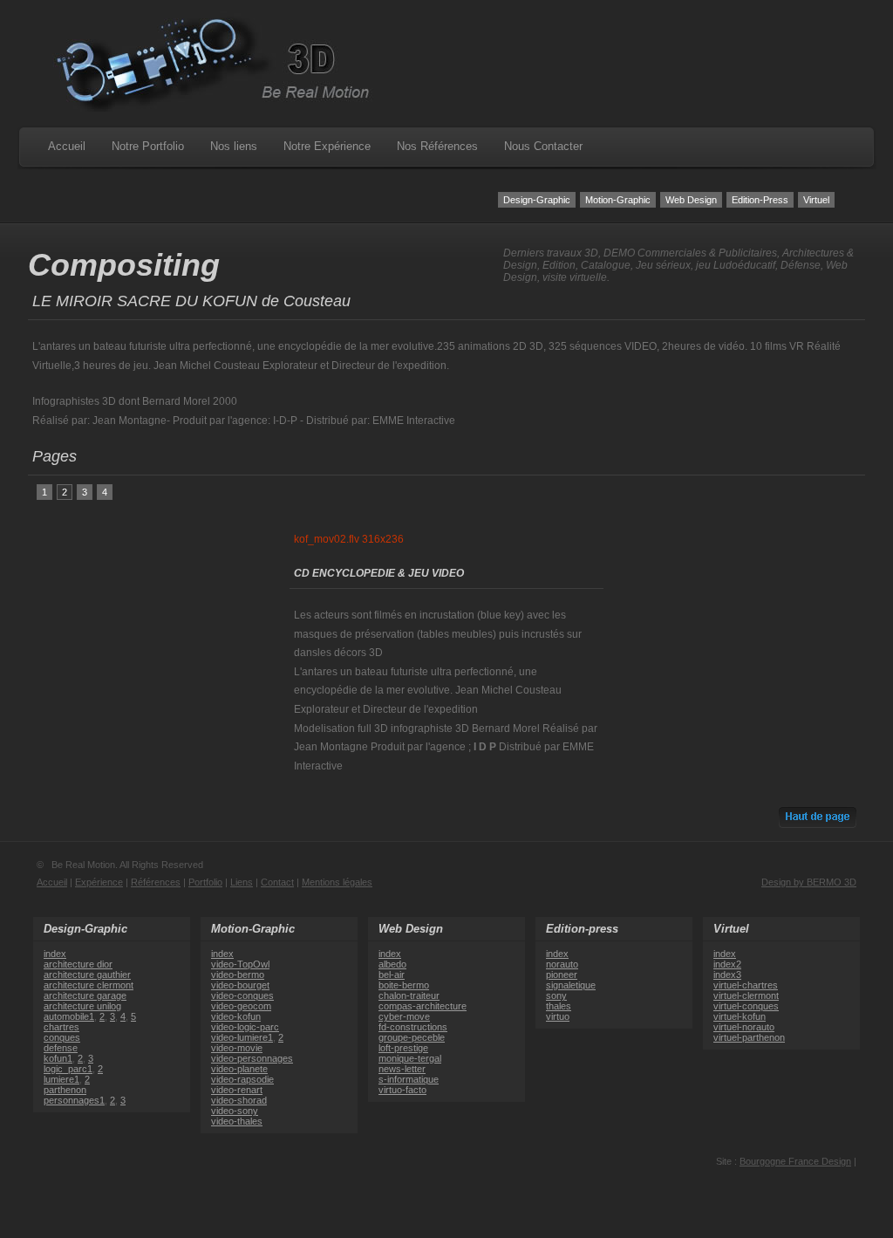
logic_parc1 (68, 1069)
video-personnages (252, 1058)
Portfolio (205, 882)
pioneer (561, 974)
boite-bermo (403, 985)
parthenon (65, 1089)
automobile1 (69, 1016)
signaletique (571, 985)
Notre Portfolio (148, 146)
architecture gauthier (87, 974)
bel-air (391, 974)
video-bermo (237, 974)
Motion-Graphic (618, 200)
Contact (277, 882)
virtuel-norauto (743, 1027)
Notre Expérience (327, 146)
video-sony (234, 1110)
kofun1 (58, 1058)
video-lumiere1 (242, 1037)
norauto (562, 964)
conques (62, 1037)
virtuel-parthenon (749, 1037)
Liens (241, 882)
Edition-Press (760, 200)
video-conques (242, 995)
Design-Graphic (536, 200)
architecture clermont (88, 985)
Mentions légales (337, 882)
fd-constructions (412, 1027)
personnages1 (74, 1100)
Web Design (691, 200)
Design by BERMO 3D (808, 882)
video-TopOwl (240, 964)
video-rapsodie (242, 1079)
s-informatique (408, 1079)
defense (61, 1048)
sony (556, 995)
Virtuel (816, 200)
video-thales (236, 1121)
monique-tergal (409, 1058)
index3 (727, 974)
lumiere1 (61, 1079)
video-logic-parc (245, 1027)
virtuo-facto (402, 1089)
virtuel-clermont (746, 995)
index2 (727, 964)
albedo (392, 964)
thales (558, 1006)
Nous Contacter (543, 146)
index (55, 953)
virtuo (557, 1016)
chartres (61, 1027)
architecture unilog (82, 1006)
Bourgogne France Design (795, 1161)
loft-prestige (403, 1048)
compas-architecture (422, 1006)
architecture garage (85, 995)
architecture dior (78, 964)
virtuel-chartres (745, 985)
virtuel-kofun (739, 1016)
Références (156, 882)
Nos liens (233, 146)
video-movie (236, 1048)
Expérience (99, 882)
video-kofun (236, 1016)
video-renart (236, 1089)
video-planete (239, 1069)
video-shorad (239, 1100)
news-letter (402, 1069)
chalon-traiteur (409, 995)
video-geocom (241, 1006)
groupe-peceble (411, 1037)
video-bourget (240, 985)
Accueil (66, 146)
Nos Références (437, 146)
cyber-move (404, 1016)
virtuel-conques (746, 1006)
